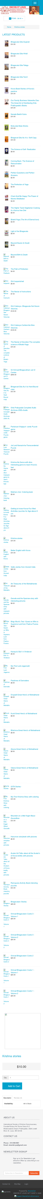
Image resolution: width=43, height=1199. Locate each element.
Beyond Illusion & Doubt (20, 243)
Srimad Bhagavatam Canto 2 (22, 955)
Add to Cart (13, 1086)
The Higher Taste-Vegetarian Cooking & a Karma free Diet (25, 208)
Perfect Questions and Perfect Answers (22, 173)
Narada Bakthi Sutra (19, 114)
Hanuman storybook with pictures (24, 836)
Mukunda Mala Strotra (19, 126)
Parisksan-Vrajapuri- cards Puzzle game (24, 427)
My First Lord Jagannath (20, 666)
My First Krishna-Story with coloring (25, 796)
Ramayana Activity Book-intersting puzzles (24, 884)
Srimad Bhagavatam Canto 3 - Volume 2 (22, 935)
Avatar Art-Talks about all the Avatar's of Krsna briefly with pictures (25, 854)
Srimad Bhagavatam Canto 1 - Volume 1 (22, 971)
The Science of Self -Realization (23, 149)
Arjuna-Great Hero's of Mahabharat (24, 749)
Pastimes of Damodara (20, 680)
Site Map (17, 1184)
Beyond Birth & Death (19, 254)
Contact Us (6, 1184)
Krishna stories (19, 27)
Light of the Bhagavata (19, 231)
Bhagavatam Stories (19, 901)
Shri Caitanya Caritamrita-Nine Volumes (23, 326)
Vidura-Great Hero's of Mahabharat (24, 767)
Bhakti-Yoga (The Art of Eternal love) (25, 219)
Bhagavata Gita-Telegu (19, 65)
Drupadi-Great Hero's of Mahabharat (25, 694)
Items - (16, 18)
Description (7, 1098)
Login (26, 1184)
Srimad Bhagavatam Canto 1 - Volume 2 (22, 992)
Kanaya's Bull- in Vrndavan (21, 651)
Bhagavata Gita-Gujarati (20, 41)
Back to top (38, 1195)
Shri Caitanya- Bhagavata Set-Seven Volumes (25, 307)
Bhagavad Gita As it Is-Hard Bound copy (24, 387)
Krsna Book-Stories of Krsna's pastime (22, 89)
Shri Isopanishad (17, 281)
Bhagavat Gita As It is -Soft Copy (24, 137)
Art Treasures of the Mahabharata (24, 583)
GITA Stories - (16, 786)
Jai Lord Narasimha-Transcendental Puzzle (24, 446)
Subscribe (34, 1173)
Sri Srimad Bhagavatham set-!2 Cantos (23, 371)
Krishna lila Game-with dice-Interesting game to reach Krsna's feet (24, 464)
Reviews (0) (18, 1098)
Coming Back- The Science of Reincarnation (22, 162)
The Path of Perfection (19, 269)
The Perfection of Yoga (19, 184)
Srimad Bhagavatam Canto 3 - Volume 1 (22, 914)
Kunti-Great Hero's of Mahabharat (24, 713)
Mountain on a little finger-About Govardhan (23, 816)
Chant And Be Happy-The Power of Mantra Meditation (24, 197)
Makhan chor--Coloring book (22, 492)
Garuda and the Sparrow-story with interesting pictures (24, 599)
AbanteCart (32, 1191)
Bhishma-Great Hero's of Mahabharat (25, 730)
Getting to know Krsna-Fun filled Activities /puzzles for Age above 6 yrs (24, 511)
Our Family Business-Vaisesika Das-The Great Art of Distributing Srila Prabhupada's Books (25, 103)
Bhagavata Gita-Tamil (19, 77)
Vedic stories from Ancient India (23, 567)
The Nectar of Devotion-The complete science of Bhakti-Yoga (25, 343)
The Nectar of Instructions (21, 291)
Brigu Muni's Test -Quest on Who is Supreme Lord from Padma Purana (24, 622)
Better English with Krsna (20, 550)
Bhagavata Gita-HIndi (19, 53)
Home (9, 27)
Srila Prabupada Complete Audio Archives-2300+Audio (23, 408)
